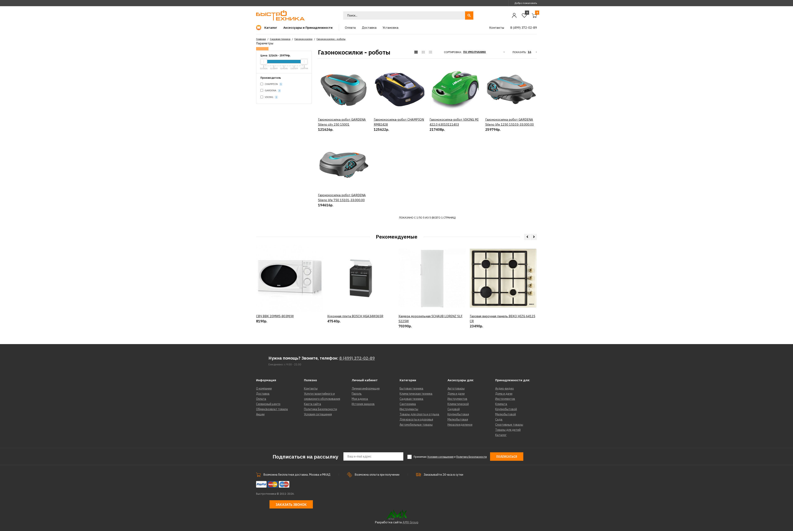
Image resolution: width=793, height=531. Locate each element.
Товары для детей (508, 430)
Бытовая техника (411, 388)
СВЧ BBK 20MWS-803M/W (275, 316)
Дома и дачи (456, 394)
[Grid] (416, 52)
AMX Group (410, 522)
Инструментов (457, 399)
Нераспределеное (460, 424)
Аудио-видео (504, 388)
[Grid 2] (423, 52)
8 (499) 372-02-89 (357, 358)
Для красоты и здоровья (416, 419)
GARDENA (272, 90)
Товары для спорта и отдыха (419, 414)
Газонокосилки (303, 38)
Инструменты (409, 409)
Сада (498, 419)
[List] (430, 52)
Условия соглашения (318, 414)
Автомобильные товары (416, 424)
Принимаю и (450, 457)
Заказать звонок (291, 504)
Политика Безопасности (320, 409)
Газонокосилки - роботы (331, 38)
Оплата (261, 399)
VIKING (270, 97)
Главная (261, 38)
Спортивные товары (509, 424)
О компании (264, 388)
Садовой (454, 409)
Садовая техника (280, 38)
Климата (501, 404)
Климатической (458, 404)
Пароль (357, 394)
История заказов (363, 404)
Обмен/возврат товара (272, 409)
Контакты (311, 388)
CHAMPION (272, 84)
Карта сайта (312, 404)
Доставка (262, 394)
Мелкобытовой (505, 414)
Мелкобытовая (458, 419)
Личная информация (366, 388)
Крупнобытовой (506, 409)
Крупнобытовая (458, 414)
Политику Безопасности (471, 457)
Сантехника (408, 404)
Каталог (501, 435)
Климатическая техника (416, 394)
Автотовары (456, 388)
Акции (260, 414)
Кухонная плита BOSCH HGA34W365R (355, 316)
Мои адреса (360, 399)
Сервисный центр (268, 404)
